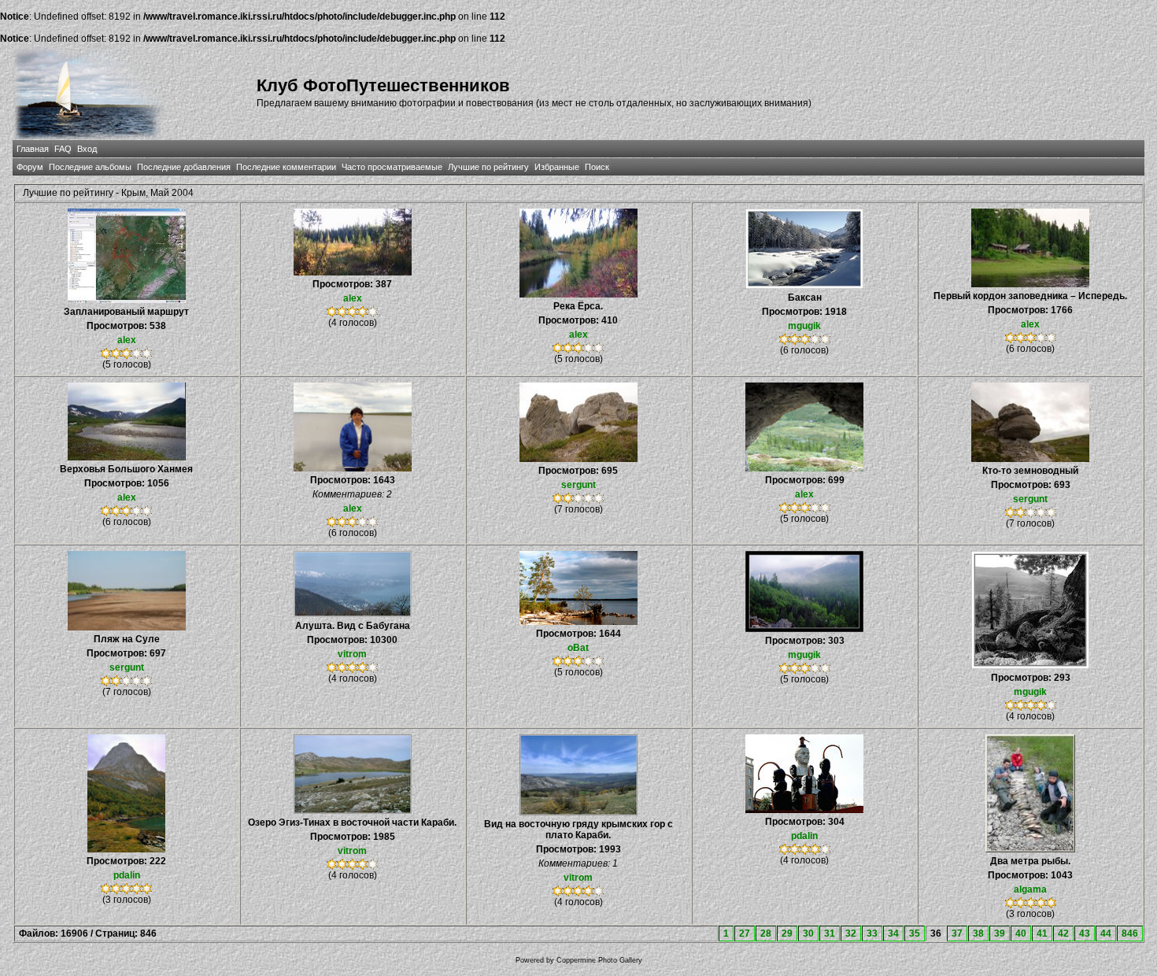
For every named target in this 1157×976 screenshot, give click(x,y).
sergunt (578, 484)
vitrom (352, 654)
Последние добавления (184, 167)
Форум (30, 167)
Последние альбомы (90, 167)
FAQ (63, 148)
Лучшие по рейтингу (488, 167)
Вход (87, 148)
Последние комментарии (286, 167)
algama (1030, 889)
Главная (33, 148)
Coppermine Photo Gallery (599, 960)
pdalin (126, 875)
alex (126, 340)
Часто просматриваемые (392, 167)
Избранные (556, 167)
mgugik (804, 325)
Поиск (597, 167)
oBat (578, 647)
